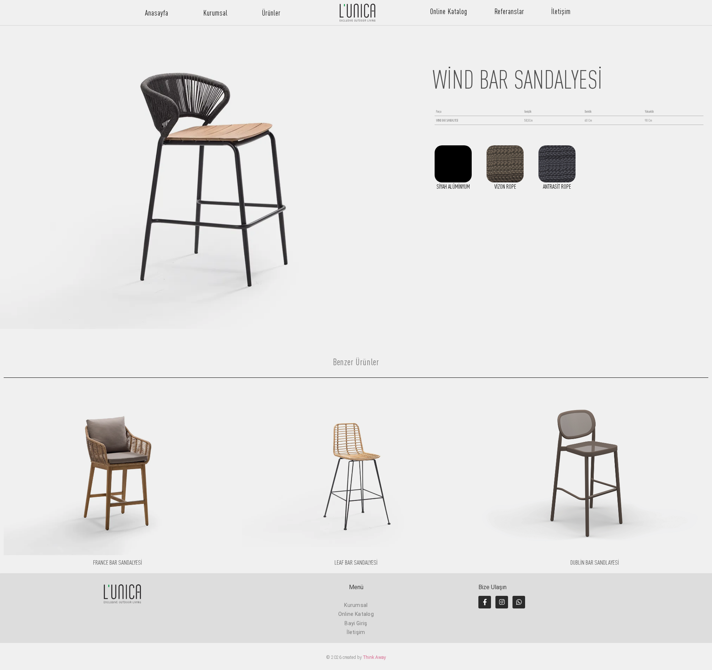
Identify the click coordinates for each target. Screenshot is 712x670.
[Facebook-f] (484, 602)
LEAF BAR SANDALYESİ (356, 562)
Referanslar (509, 11)
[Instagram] (501, 602)
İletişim (561, 11)
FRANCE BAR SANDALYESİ (117, 562)
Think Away (374, 657)
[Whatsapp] (518, 602)
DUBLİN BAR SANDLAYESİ (594, 562)
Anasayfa (156, 13)
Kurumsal (215, 13)
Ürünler (271, 13)
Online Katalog (448, 11)
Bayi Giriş (356, 623)
